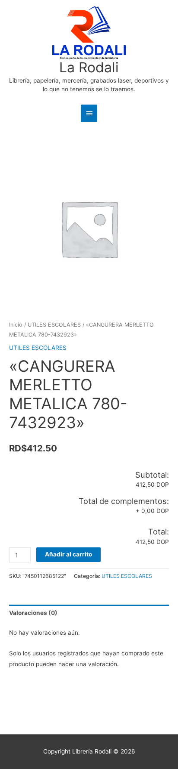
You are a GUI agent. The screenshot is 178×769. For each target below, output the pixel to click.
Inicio (15, 324)
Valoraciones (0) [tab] (33, 612)
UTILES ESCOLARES (54, 324)
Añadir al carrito (68, 554)
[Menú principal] (89, 113)
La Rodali (89, 67)
